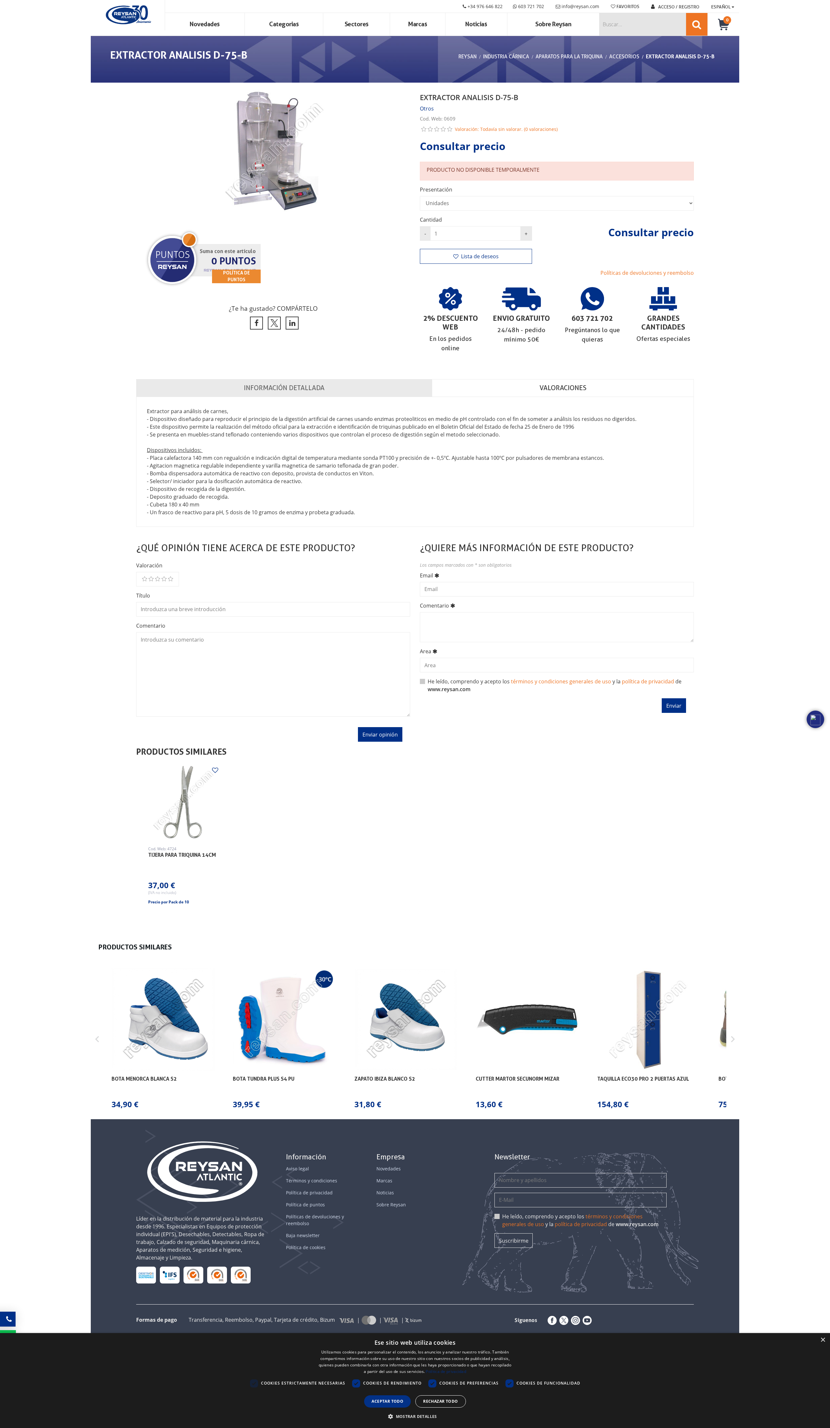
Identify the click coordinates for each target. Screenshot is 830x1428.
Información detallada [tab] (284, 388)
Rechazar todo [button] (440, 1401)
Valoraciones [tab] (563, 388)
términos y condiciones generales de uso (561, 681)
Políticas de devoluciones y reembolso (647, 272)
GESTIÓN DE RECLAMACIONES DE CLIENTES (193, 1275)
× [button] (822, 1340)
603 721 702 (530, 6)
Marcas (417, 24)
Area (425, 651)
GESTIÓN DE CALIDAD (217, 1274)
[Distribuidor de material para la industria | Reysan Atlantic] (128, 15)
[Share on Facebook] (255, 323)
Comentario (150, 625)
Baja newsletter (303, 1235)
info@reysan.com (580, 6)
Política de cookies (306, 1247)
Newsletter (512, 1157)
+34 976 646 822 (484, 6)
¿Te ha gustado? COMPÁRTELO (273, 308)
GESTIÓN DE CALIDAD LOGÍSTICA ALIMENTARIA (170, 1275)
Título (143, 595)
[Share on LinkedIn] (291, 323)
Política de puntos (305, 1205)
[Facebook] (551, 1320)
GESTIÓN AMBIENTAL (241, 1274)
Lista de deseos (480, 256)
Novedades (205, 24)
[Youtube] (586, 1320)
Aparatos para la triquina (569, 56)
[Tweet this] (273, 323)
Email (426, 575)
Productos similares (181, 752)
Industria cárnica (506, 56)
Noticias (476, 24)
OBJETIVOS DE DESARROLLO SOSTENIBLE (146, 1275)
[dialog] (415, 1380)
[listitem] (163, 1039)
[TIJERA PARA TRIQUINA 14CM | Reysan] (182, 802)
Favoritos (627, 6)
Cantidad (431, 219)
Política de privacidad (309, 1193)
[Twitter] (562, 1320)
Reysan (467, 56)
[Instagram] (574, 1320)
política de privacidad (648, 681)
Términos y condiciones (311, 1181)
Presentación (436, 189)
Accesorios (624, 56)
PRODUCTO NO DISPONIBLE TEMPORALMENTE (483, 169)
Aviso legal (297, 1169)
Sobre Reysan (391, 1205)
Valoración (149, 565)
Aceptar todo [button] (387, 1401)
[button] (97, 1039)
